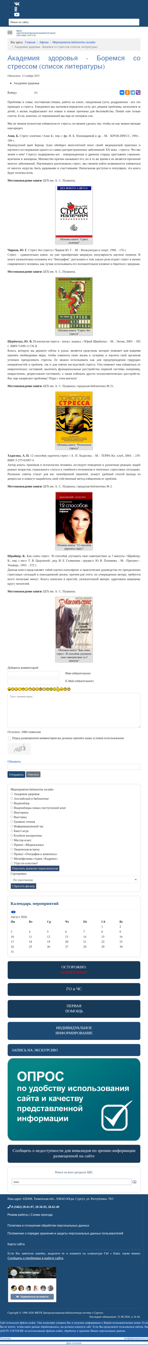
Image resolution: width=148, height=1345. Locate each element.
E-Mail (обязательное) (79, 681)
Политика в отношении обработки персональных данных (48, 1225)
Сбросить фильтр (23, 886)
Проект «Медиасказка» (29, 845)
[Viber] (138, 92)
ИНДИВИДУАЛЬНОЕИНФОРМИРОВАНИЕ (74, 1030)
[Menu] (10, 32)
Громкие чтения (24, 821)
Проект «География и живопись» (35, 854)
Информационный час (29, 826)
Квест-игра (21, 831)
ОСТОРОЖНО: (74, 969)
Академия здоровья (26, 794)
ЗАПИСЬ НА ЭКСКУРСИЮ (35, 1050)
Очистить (33, 774)
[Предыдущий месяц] (12, 912)
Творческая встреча (27, 849)
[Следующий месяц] (14, 912)
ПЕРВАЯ (74, 1008)
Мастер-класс (23, 840)
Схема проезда (42, 1215)
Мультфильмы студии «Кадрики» (36, 858)
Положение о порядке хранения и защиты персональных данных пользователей (65, 1233)
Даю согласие (74, 1343)
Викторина (21, 812)
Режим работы (18, 1215)
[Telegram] (132, 92)
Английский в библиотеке (31, 798)
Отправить (16, 774)
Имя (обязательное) (78, 673)
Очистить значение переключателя (35, 868)
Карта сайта (16, 1244)
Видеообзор (21, 803)
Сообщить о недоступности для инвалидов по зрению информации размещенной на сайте (74, 1153)
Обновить (14, 761)
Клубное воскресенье (28, 835)
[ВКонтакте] (122, 92)
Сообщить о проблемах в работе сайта (35, 1258)
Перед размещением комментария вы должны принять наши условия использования (68, 738)
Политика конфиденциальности (74, 1338)
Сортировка (18, 873)
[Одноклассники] (127, 92)
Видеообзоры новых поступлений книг (40, 808)
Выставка (20, 817)
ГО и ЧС (74, 988)
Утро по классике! (26, 863)
